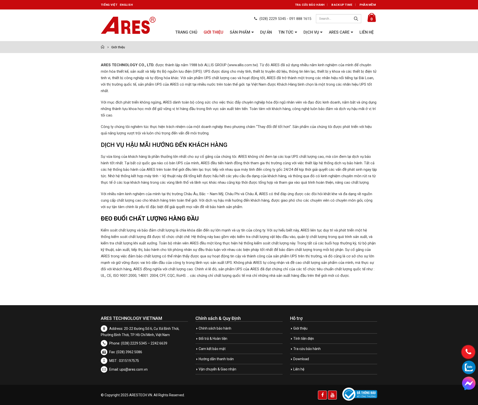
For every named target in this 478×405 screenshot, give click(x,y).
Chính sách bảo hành (215, 328)
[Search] (356, 18)
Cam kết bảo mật (212, 349)
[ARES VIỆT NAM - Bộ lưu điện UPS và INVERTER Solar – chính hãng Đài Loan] (128, 25)
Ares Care (339, 32)
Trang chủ (186, 32)
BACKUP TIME (341, 4)
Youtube (332, 395)
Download (301, 359)
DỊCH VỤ (311, 32)
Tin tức (286, 32)
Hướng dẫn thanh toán (216, 359)
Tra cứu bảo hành (310, 4)
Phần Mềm (367, 4)
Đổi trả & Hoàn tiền (213, 339)
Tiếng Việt (109, 4)
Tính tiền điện (303, 339)
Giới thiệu (213, 32)
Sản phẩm (240, 32)
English (126, 4)
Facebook (322, 395)
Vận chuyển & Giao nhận (217, 369)
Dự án (266, 32)
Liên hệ (366, 32)
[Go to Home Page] (102, 47)
